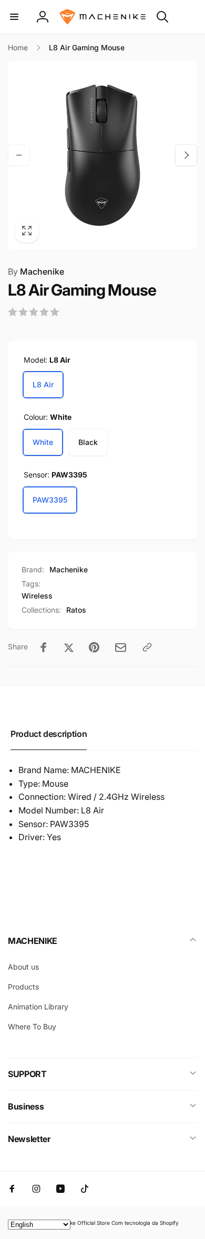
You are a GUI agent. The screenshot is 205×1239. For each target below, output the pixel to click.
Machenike (36, 271)
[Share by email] (120, 647)
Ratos (76, 609)
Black (88, 442)
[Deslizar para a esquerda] (19, 155)
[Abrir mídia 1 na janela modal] (102, 155)
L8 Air (43, 384)
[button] (14, 16)
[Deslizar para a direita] (186, 155)
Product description (49, 734)
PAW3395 (50, 499)
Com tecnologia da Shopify (145, 1223)
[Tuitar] (69, 647)
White (43, 442)
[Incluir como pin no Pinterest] (94, 647)
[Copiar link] (147, 647)
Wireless (37, 595)
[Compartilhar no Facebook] (43, 647)
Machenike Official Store (79, 1223)
